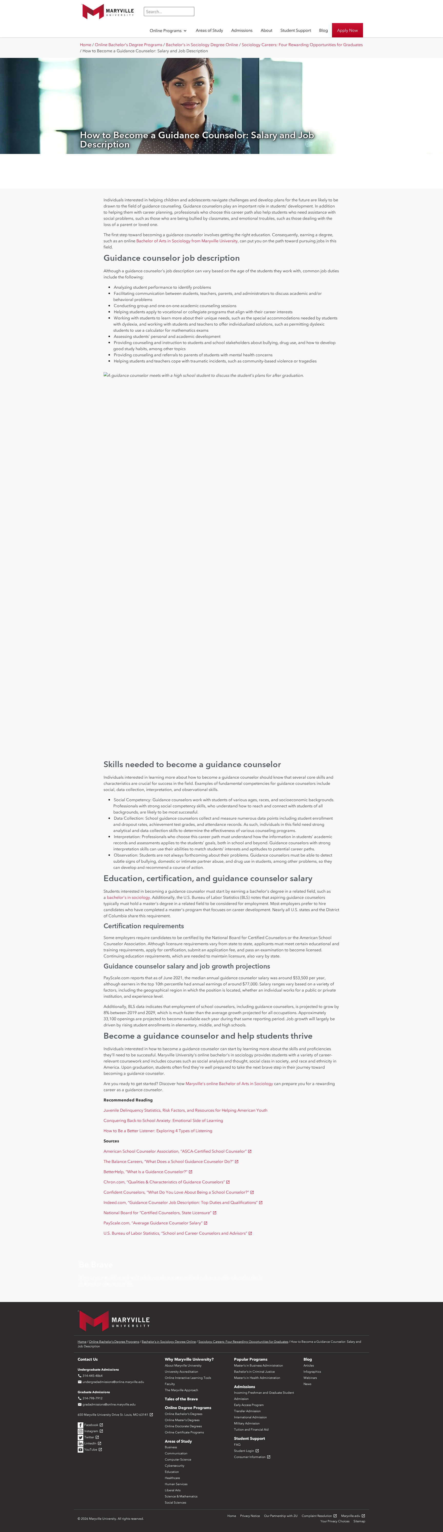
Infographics (312, 1371)
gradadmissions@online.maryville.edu (107, 1404)
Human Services (176, 1484)
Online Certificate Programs (184, 1432)
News (307, 1384)
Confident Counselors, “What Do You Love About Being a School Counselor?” (179, 1192)
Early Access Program (249, 1405)
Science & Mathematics (181, 1496)
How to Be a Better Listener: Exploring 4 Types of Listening (158, 1130)
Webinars (310, 1378)
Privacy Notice (250, 1516)
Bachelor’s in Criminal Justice (254, 1371)
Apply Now (347, 30)
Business (171, 1447)
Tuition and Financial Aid (251, 1429)
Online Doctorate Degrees (183, 1426)
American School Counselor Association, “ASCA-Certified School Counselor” (178, 1151)
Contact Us (88, 1359)
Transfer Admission (247, 1411)
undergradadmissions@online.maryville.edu (111, 1382)
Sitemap (359, 1521)
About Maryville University (183, 1365)
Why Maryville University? (189, 1359)
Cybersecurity (174, 1465)
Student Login (246, 1451)
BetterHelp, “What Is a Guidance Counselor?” (148, 1171)
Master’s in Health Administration (257, 1378)
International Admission (250, 1417)
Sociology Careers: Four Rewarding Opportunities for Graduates (302, 44)
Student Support (249, 1438)
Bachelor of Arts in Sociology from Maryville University (187, 240)
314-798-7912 (90, 1398)
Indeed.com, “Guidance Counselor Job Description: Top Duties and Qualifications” (183, 1202)
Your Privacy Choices (334, 1521)
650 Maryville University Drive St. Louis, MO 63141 (115, 1414)
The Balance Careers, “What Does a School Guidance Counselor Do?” (171, 1161)
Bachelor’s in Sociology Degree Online (202, 44)
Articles (309, 1365)
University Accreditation (181, 1371)
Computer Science (178, 1459)
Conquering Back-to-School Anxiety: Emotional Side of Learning (163, 1120)
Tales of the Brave (181, 1399)
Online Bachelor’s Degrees (183, 1414)
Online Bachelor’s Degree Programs (128, 44)
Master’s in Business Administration (258, 1365)
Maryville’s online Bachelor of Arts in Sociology (229, 1083)
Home (85, 44)
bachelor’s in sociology (128, 897)
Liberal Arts (172, 1490)
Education (172, 1472)
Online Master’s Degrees (182, 1420)
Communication (176, 1453)
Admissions (244, 1386)
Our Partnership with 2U (281, 1516)
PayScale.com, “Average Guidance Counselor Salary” (156, 1222)
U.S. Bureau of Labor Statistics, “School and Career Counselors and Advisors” (178, 1233)
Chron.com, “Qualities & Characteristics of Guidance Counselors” (167, 1181)
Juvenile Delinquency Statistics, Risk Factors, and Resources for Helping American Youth (185, 1110)
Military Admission (247, 1423)
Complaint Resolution (319, 1516)
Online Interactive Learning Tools (188, 1378)
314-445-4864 (90, 1376)
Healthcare (172, 1478)
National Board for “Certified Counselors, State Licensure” (160, 1212)
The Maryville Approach (181, 1390)
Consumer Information (252, 1457)
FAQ (237, 1444)
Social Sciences (175, 1502)
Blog (308, 1359)
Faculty (170, 1384)
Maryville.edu (353, 1516)
